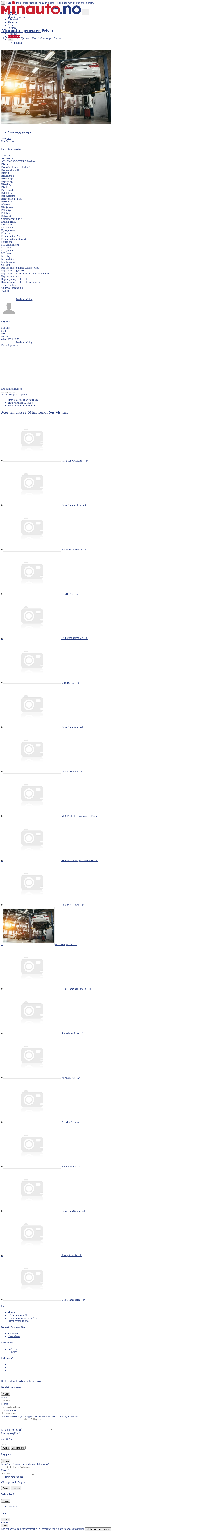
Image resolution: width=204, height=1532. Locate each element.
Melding (11, 1429)
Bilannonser (14, 19)
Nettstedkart (14, 1336)
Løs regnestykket (10, 1433)
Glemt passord (8, 1482)
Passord (5, 1470)
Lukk (5, 1525)
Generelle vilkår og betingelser (23, 1318)
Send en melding (24, 299)
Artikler (11, 25)
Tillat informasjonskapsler (98, 1529)
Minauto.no (13, 1312)
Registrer (12, 33)
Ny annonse (14, 36)
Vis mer (61, 412)
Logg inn (12, 30)
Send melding (18, 1448)
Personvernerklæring (18, 1321)
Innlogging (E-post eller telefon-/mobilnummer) (25, 1464)
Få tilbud (12, 28)
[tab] (105, 132)
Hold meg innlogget (14, 1476)
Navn (5, 1397)
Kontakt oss (14, 1333)
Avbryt (6, 1448)
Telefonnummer (9, 1410)
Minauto (5, 327)
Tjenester (12, 22)
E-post (4, 1403)
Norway (13, 1506)
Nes (9, 138)
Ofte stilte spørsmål (17, 1315)
